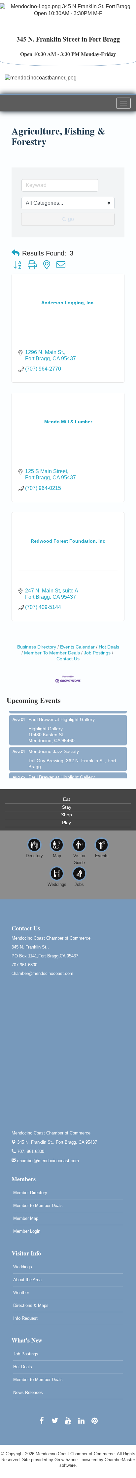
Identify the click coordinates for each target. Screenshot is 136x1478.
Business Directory (36, 647)
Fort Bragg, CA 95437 (57, 1142)
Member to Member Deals (38, 1205)
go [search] (71, 219)
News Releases (28, 1392)
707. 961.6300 (30, 1151)
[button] (15, 253)
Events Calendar (77, 647)
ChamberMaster (120, 1459)
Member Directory (30, 1192)
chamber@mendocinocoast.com (47, 1160)
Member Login (26, 1231)
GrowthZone (66, 1459)
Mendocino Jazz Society (53, 748)
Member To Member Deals (52, 652)
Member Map (25, 1218)
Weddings (22, 1266)
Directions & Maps (31, 1305)
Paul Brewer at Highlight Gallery (61, 716)
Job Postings (97, 652)
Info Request (25, 1318)
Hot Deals (109, 647)
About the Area (27, 1279)
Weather (21, 1292)
